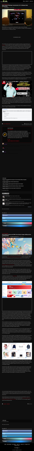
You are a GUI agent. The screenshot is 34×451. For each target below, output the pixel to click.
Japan (31, 123)
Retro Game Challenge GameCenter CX (27, 124)
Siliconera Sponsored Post (14, 236)
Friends (5, 116)
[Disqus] (17, 153)
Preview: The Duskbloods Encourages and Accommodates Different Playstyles (14, 179)
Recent (5, 193)
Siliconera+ (14, 444)
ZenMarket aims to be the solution (8, 264)
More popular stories (5, 190)
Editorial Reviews (6, 113)
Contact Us (23, 444)
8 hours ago (22, 201)
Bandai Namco (28, 123)
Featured (3, 233)
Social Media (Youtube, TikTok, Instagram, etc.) (10, 118)
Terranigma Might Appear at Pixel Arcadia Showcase (10, 181)
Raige (6, 199)
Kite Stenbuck (10, 129)
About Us (18, 444)
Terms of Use (27, 444)
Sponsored (6, 233)
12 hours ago (22, 205)
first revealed (10, 97)
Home (5, 444)
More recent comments (5, 424)
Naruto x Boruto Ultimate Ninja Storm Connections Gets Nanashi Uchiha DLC (12, 201)
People (3, 193)
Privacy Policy (17, 445)
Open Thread (9, 444)
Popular (8, 193)
